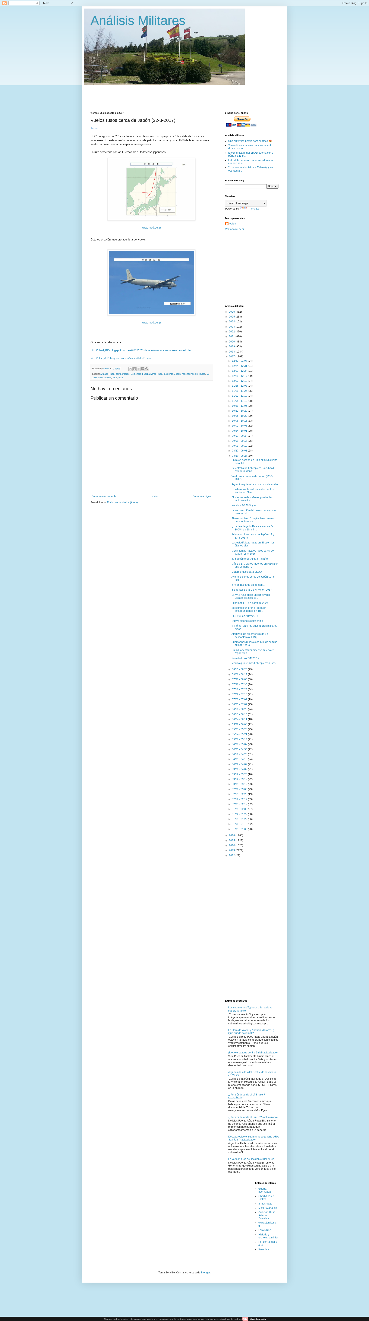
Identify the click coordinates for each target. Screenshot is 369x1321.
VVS (120, 377)
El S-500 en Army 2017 (244, 616)
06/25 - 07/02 (240, 704)
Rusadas (263, 1249)
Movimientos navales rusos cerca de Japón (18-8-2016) (252, 552)
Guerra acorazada (264, 1190)
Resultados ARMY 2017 (245, 658)
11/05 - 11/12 (240, 400)
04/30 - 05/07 (240, 744)
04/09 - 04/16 (240, 759)
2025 (232, 316)
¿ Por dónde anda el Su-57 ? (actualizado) (253, 1117)
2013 (232, 850)
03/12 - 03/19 (240, 779)
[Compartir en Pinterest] (147, 369)
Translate (253, 208)
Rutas (202, 374)
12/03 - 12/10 (240, 380)
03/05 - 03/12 (240, 784)
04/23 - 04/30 (240, 749)
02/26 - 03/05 (240, 789)
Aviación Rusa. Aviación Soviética (267, 1215)
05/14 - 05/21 (240, 734)
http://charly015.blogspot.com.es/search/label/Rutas (121, 358)
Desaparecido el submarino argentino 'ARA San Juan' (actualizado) (253, 1138)
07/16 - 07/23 (240, 689)
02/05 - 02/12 (240, 804)
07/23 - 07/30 (240, 684)
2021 (232, 336)
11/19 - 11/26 (240, 390)
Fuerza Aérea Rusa (152, 374)
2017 (232, 356)
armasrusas (265, 1203)
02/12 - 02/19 (240, 799)
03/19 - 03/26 (240, 774)
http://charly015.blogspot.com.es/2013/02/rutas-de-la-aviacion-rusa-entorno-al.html (141, 350)
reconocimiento (190, 374)
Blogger (205, 1272)
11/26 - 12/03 (240, 385)
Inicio (154, 496)
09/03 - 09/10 (240, 445)
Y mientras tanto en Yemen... (248, 584)
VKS (115, 377)
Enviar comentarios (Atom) (122, 502)
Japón (177, 374)
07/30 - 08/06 (240, 679)
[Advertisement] (194, 94)
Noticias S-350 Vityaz (243, 505)
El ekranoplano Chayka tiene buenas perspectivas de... (253, 520)
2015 (232, 840)
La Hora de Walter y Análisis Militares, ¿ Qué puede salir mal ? (251, 1032)
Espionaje (136, 374)
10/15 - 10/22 (240, 415)
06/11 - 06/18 (240, 714)
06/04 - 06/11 (240, 719)
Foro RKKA (264, 1230)
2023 (232, 326)
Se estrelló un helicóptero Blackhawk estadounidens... (252, 470)
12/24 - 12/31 (240, 365)
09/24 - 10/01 (240, 430)
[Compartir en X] (138, 369)
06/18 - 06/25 (240, 709)
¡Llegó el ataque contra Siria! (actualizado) (253, 1052)
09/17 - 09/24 (240, 435)
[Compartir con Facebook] (143, 369)
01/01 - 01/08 (240, 829)
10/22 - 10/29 (240, 410)
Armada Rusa (107, 374)
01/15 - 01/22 (240, 819)
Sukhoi (107, 377)
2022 (232, 331)
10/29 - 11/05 (240, 405)
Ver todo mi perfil (235, 229)
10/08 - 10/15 (240, 420)
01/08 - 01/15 (240, 824)
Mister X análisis (267, 1207)
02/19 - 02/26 (240, 794)
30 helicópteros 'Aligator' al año (249, 558)
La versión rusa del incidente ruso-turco (251, 1159)
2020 (232, 341)
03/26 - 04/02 (240, 769)
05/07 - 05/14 (240, 739)
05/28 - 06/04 (240, 724)
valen (232, 223)
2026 (232, 311)
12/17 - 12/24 (240, 370)
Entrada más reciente (104, 496)
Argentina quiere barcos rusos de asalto (254, 484)
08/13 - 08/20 (240, 669)
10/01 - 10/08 (240, 425)
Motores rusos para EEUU (246, 571)
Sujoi (100, 377)
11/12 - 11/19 (240, 395)
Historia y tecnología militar (268, 1236)
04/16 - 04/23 (240, 754)
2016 (232, 835)
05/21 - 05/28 (240, 729)
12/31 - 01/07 (240, 360)
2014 (232, 845)
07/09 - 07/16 (240, 694)
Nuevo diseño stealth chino (247, 620)
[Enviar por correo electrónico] (130, 369)
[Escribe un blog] (134, 369)
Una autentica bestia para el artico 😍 (250, 141)
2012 (232, 855)
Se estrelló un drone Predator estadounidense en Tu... (248, 609)
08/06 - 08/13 (240, 674)
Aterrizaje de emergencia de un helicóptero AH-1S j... (249, 635)
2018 (232, 351)
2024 (232, 321)
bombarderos (123, 374)
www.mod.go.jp (151, 227)
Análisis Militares (138, 20)
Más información (258, 1319)
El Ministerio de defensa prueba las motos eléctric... (251, 499)
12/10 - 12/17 (240, 375)
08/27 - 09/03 (240, 450)
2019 (232, 346)
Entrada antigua (202, 496)
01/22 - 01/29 (240, 814)
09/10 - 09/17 (240, 440)
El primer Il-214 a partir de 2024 (249, 603)
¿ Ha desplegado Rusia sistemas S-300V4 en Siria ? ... (252, 528)
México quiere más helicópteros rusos (253, 663)
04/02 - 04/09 (240, 764)
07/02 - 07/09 (240, 699)
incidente (168, 374)
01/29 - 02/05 (240, 809)
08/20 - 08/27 (240, 455)
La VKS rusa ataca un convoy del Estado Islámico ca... (250, 596)
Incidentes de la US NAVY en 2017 (251, 589)
